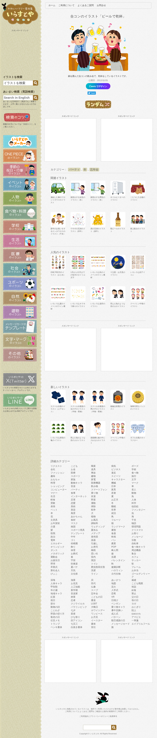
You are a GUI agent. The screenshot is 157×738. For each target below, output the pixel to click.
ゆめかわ (136, 613)
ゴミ (73, 540)
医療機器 (95, 482)
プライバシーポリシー (99, 716)
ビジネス (116, 469)
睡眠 (113, 506)
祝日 (53, 600)
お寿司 (94, 546)
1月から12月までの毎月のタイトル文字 (78, 275)
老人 (134, 489)
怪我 (53, 533)
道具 (93, 469)
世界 (113, 509)
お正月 (114, 499)
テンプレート (78, 533)
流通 (113, 557)
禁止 (134, 593)
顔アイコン (76, 620)
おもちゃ (55, 479)
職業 (93, 466)
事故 (93, 472)
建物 (93, 476)
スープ (94, 590)
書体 (93, 623)
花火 (113, 586)
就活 (113, 513)
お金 (73, 469)
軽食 (53, 499)
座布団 (94, 536)
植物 (93, 516)
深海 (53, 580)
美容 (73, 509)
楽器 (93, 540)
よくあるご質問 (86, 5)
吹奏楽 (74, 563)
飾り (73, 546)
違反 (113, 472)
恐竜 (113, 593)
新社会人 (55, 570)
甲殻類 (54, 586)
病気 (113, 466)
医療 (73, 472)
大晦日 (94, 607)
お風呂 (94, 520)
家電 (93, 479)
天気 (73, 570)
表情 (53, 506)
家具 (113, 489)
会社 (53, 469)
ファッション (57, 472)
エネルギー (56, 543)
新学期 (74, 590)
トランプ (55, 623)
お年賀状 (55, 523)
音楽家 (74, 593)
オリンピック (57, 546)
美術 (73, 506)
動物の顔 (55, 607)
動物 (134, 493)
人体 (134, 499)
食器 (113, 533)
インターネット (79, 496)
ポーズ (135, 466)
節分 (53, 603)
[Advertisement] (20, 52)
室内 (93, 557)
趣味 (53, 476)
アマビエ (136, 617)
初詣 (134, 586)
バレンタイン (118, 560)
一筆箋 (135, 620)
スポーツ (75, 476)
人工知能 (75, 586)
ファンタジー (138, 509)
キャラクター (118, 479)
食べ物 (135, 472)
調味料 (94, 523)
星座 (73, 613)
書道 (93, 600)
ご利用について (66, 5)
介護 (53, 526)
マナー (54, 493)
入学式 (114, 590)
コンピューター (59, 489)
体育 (73, 550)
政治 (53, 536)
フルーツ (116, 520)
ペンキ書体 (56, 627)
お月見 (94, 617)
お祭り (135, 533)
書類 (113, 530)
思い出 (94, 553)
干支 (134, 520)
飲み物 (94, 486)
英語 (93, 560)
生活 (53, 496)
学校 (134, 469)
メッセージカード (120, 623)
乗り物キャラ (118, 607)
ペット (54, 509)
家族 (73, 479)
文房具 (54, 520)
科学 (134, 503)
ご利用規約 (83, 716)
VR (113, 597)
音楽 (73, 486)
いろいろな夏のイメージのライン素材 (58, 306)
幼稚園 (74, 543)
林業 (73, 597)
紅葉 (53, 597)
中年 (73, 536)
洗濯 (93, 570)
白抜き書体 (76, 627)
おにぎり (136, 607)
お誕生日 (55, 560)
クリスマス (137, 530)
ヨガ (134, 603)
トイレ (94, 563)
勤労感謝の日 (118, 620)
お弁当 (135, 570)
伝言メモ (55, 620)
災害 (73, 499)
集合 (134, 553)
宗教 (134, 540)
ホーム (51, 5)
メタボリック (57, 553)
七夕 (73, 610)
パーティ (74, 169)
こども (74, 466)
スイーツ (116, 476)
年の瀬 (54, 590)
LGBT (94, 603)
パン (113, 540)
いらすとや (94, 734)
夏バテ (74, 567)
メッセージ (137, 536)
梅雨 (93, 550)
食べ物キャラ (138, 546)
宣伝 (93, 627)
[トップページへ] (20, 24)
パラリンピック (79, 607)
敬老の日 (55, 617)
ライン (94, 573)
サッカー (136, 560)
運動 (93, 503)
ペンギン (116, 603)
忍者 (73, 600)
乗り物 (94, 493)
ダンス (54, 550)
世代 (93, 583)
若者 (113, 493)
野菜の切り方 (57, 613)
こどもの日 (97, 597)
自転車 (135, 543)
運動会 (54, 557)
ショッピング (57, 486)
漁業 (73, 580)
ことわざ (55, 610)
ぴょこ (54, 573)
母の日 (135, 600)
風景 (73, 513)
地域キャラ (56, 593)
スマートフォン (99, 489)
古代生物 (116, 573)
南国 (73, 526)
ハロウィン (117, 570)
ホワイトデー (98, 610)
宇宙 (73, 560)
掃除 (93, 506)
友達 (93, 496)
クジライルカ (78, 603)
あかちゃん (76, 516)
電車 (53, 540)
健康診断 (116, 567)
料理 (53, 482)
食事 (73, 493)
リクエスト (56, 466)
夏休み (94, 530)
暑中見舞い (117, 610)
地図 (113, 583)
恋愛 (73, 503)
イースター (97, 620)
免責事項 (113, 716)
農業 (113, 543)
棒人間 (114, 550)
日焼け (114, 600)
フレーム (136, 567)
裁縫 (134, 580)
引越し (94, 543)
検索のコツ (28, 124)
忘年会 (94, 169)
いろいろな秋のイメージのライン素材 (97, 275)
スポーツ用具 (78, 530)
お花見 (74, 583)
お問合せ (101, 5)
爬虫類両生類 (98, 567)
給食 (134, 590)
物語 (134, 523)
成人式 (114, 613)
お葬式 (74, 553)
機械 (113, 482)
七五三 (74, 623)
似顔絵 (135, 506)
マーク (135, 482)
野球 (53, 563)
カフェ (135, 557)
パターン (116, 617)
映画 (113, 536)
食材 (73, 520)
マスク (74, 523)
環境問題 (136, 526)
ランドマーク (118, 526)
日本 (113, 486)
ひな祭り (75, 617)
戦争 (93, 509)
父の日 (135, 597)
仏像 (93, 586)
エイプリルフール (141, 623)
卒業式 (54, 567)
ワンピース (97, 613)
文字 (134, 479)
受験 (53, 503)
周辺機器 (136, 550)
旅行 (134, 476)
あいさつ (116, 580)
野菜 (93, 499)
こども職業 (137, 583)
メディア (95, 533)
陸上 (134, 610)
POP (113, 546)
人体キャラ (56, 583)
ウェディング (98, 526)
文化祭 (74, 573)
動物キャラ (76, 482)
